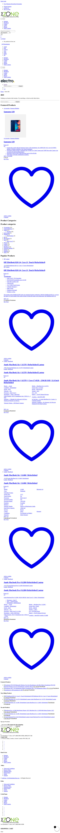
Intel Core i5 (10, 241)
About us (6, 8)
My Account (7, 9)
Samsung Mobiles (14, 108)
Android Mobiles (8, 228)
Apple (5, 46)
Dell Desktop (10, 235)
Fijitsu (5, 53)
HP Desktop (7, 238)
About (5, 774)
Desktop (6, 21)
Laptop (5, 24)
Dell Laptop (7, 233)
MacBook (6, 22)
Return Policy (7, 772)
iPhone (5, 27)
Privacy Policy (7, 770)
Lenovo (6, 49)
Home (2, 91)
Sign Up (18, 726)
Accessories (7, 108)
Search (5, 84)
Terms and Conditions (9, 768)
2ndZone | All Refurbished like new (11, 778)
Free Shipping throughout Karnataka (13, 4)
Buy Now (6, 159)
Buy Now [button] (6, 301)
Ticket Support (7, 6)
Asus (5, 52)
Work (5, 252)
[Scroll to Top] (1, 825)
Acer (5, 51)
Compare (6, 217)
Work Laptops (7, 28)
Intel (5, 240)
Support (6, 775)
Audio (5, 25)
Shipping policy (8, 771)
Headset (9, 231)
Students (6, 251)
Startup (5, 249)
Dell (5, 48)
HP (4, 55)
